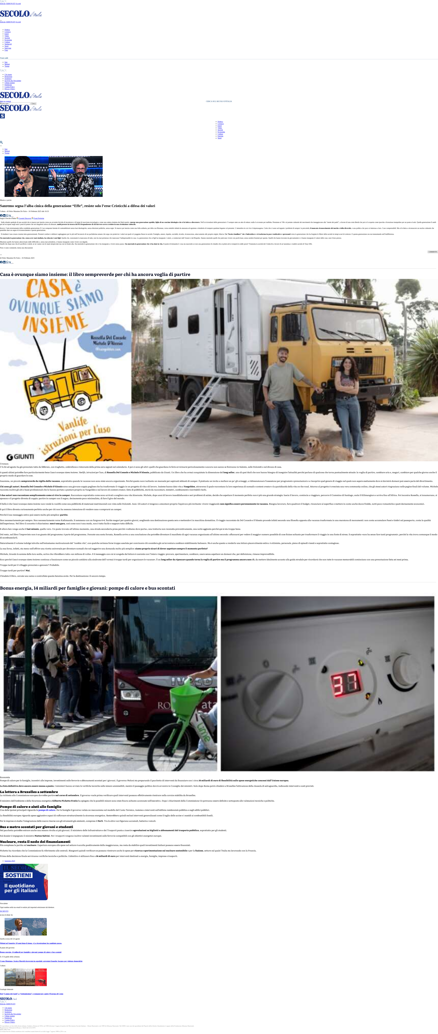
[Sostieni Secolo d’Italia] (24, 900)
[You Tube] (3, 2)
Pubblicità (8, 85)
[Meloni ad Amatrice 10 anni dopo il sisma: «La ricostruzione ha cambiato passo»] (26, 935)
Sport (6, 46)
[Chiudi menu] (1, 20)
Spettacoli (8, 44)
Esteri (7, 34)
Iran (6, 62)
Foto (6, 50)
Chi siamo (8, 75)
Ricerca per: (4, 103)
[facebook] (1, 2)
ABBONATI (10, 4)
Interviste (8, 48)
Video (7, 36)
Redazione (8, 77)
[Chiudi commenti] (1, 254)
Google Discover (25, 218)
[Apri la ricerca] (1, 143)
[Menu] (1, 145)
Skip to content (5, 101)
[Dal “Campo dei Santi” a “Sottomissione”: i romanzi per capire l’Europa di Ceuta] (26, 985)
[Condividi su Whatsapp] (7, 216)
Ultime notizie (10, 83)
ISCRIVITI (4, 911)
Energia (220, 136)
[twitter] (5, 2)
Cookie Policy (10, 87)
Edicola (2, 4)
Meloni (7, 64)
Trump (7, 66)
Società (7, 38)
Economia (8, 40)
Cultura (7, 42)
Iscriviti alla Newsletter (13, 81)
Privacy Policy (10, 89)
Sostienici (8, 79)
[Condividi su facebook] (1, 216)
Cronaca (8, 32)
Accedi (18, 4)
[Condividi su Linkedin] (4, 216)
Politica (7, 30)
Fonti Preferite (38, 218)
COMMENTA (433, 252)
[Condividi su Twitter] (10, 216)
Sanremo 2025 (10, 861)
